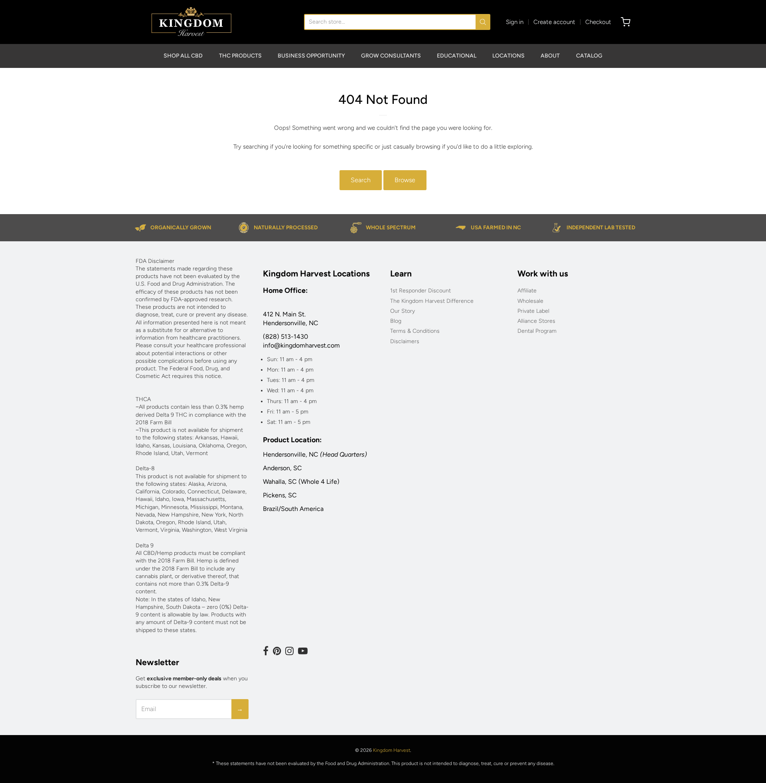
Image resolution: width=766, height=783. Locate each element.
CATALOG (589, 55)
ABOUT (550, 55)
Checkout (598, 22)
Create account (554, 22)
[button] (765, 779)
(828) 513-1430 (285, 336)
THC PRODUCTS (240, 55)
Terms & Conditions (415, 331)
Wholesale (530, 301)
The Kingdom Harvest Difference (432, 301)
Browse (405, 180)
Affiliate (527, 290)
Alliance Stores (536, 321)
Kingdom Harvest (391, 750)
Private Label (533, 311)
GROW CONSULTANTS (391, 55)
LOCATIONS (508, 55)
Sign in (514, 22)
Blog (395, 321)
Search (361, 180)
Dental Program (537, 331)
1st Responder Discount (420, 290)
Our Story (402, 311)
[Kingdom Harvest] (191, 22)
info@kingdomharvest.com (301, 345)
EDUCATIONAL (456, 55)
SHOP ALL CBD (183, 55)
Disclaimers (404, 341)
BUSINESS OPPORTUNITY (311, 55)
